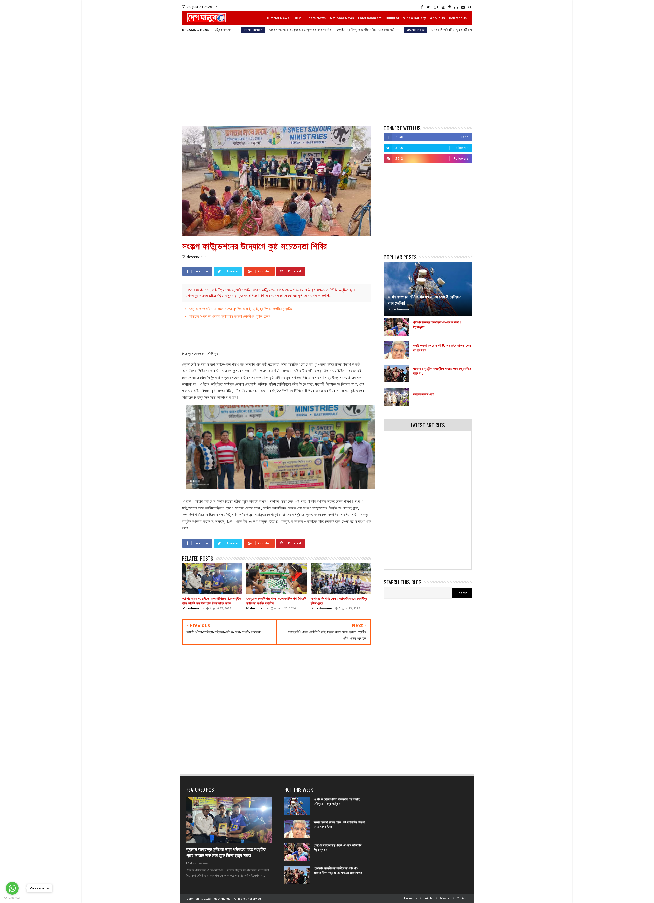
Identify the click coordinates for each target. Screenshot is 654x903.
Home (408, 898)
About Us (437, 18)
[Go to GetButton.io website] (12, 897)
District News (278, 18)
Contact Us (458, 18)
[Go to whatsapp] (12, 888)
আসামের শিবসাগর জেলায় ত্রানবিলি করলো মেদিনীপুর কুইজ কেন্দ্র (229, 316)
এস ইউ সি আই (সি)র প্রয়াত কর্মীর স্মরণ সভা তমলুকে (407, 29)
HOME (298, 18)
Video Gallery (414, 18)
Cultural (392, 18)
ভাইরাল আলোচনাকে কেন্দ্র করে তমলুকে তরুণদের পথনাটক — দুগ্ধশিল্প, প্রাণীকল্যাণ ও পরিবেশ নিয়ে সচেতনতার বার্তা (279, 29)
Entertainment (370, 18)
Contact (462, 898)
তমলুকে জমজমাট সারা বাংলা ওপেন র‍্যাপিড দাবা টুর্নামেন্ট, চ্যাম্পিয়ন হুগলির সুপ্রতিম (241, 308)
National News (342, 18)
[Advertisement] (327, 79)
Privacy (444, 898)
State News (316, 18)
